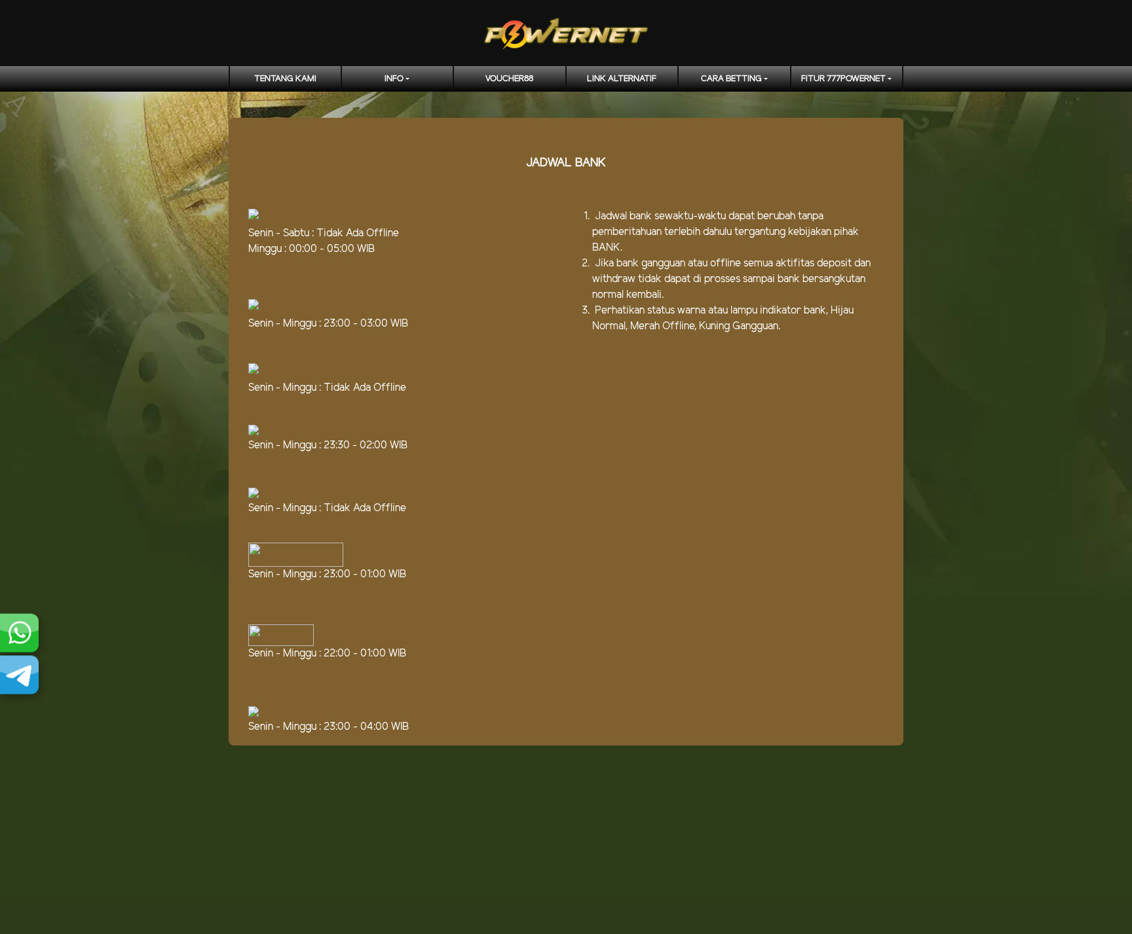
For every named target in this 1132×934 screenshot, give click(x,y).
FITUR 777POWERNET (843, 79)
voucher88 (509, 79)
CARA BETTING (731, 79)
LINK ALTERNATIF (621, 79)
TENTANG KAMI (285, 79)
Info (394, 79)
